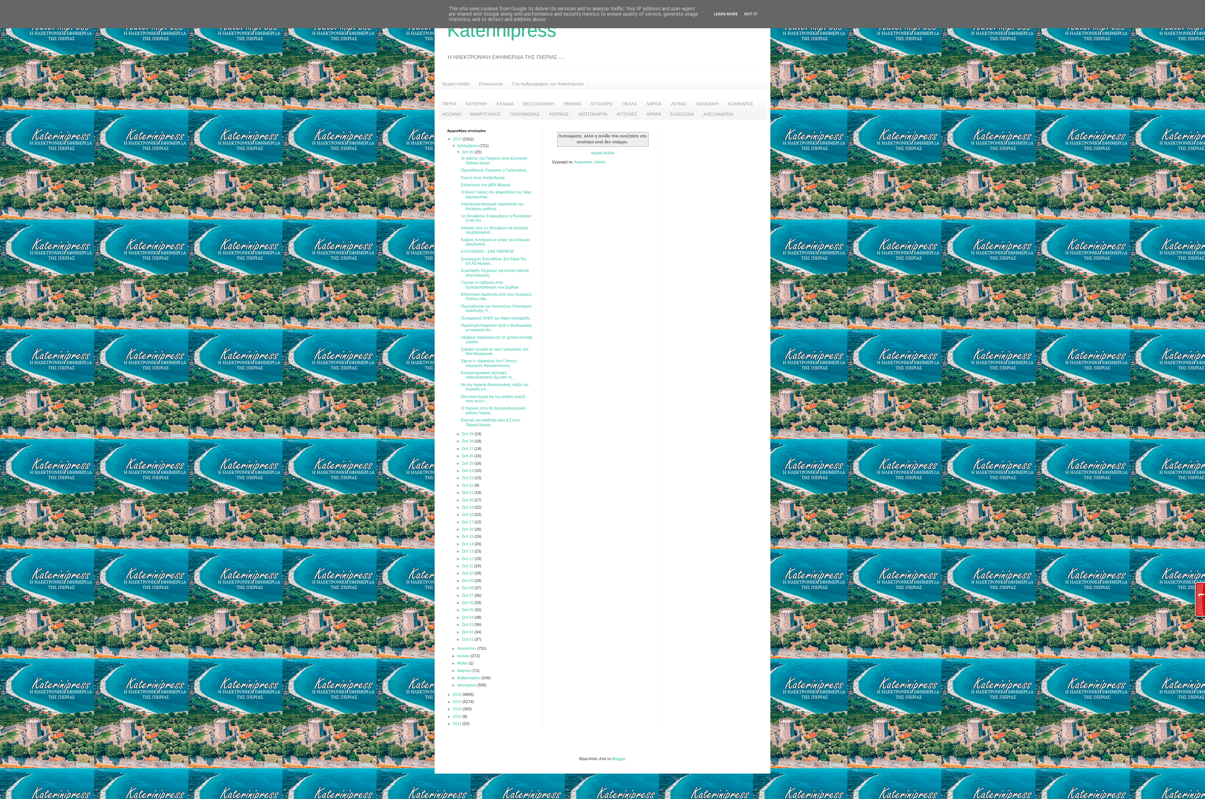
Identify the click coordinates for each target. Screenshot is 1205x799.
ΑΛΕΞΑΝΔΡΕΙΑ (718, 114)
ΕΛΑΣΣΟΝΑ (682, 114)
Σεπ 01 (468, 639)
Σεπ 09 (468, 581)
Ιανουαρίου (467, 685)
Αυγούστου (467, 648)
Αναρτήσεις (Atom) (589, 162)
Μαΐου (463, 663)
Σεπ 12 (468, 559)
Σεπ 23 (468, 478)
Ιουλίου (464, 656)
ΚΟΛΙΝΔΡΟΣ (740, 103)
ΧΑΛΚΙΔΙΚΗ (707, 103)
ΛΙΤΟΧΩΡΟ (601, 103)
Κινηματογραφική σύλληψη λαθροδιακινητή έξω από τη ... (488, 375)
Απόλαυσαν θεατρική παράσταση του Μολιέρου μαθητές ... (492, 206)
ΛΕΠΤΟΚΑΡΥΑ (592, 114)
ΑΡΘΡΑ (653, 114)
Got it (751, 14)
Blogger (618, 759)
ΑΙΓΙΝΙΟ (679, 103)
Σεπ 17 (468, 522)
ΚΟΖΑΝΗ (451, 114)
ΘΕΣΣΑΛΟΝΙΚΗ (538, 103)
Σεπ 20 (468, 500)
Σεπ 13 (468, 551)
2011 (458, 724)
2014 (458, 709)
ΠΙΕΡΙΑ (449, 103)
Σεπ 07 (468, 595)
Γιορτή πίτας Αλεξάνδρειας (483, 178)
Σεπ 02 (468, 632)
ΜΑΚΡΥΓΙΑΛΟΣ (485, 114)
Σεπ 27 (468, 449)
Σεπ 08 (468, 588)
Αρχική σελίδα (455, 83)
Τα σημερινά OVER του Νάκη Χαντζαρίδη (495, 318)
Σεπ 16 (468, 529)
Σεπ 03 (468, 624)
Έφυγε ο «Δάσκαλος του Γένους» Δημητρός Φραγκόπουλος (489, 363)
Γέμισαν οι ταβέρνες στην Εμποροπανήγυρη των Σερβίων (490, 284)
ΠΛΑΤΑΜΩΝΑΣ (525, 114)
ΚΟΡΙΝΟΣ (559, 114)
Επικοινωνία (491, 83)
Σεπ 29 (468, 434)
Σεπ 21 (468, 492)
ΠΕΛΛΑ (629, 103)
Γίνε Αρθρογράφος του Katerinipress (548, 83)
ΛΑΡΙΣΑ (653, 103)
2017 (458, 139)
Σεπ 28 (468, 441)
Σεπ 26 (468, 456)
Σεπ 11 (468, 566)
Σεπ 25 (468, 463)
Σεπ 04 (468, 617)
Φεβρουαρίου (469, 678)
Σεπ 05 (468, 610)
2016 (458, 694)
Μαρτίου (465, 671)
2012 (458, 716)
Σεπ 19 (468, 507)
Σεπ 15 (468, 536)
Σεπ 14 (468, 544)
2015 (458, 702)
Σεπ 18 (468, 514)
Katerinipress (501, 30)
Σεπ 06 (468, 603)
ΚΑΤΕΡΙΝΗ (476, 103)
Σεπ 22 (468, 485)
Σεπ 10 (468, 573)
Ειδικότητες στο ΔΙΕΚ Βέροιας (486, 185)
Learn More (726, 14)
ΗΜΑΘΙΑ (572, 103)
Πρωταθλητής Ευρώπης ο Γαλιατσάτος (494, 170)
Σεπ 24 (468, 470)
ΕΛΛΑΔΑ (504, 103)
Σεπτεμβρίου (468, 146)
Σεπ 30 (468, 152)
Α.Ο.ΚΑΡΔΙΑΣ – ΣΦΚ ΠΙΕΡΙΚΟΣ (487, 251)
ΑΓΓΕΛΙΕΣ (627, 114)
